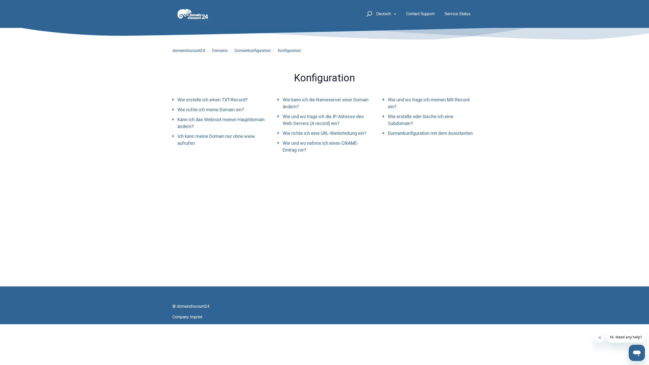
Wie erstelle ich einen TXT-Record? (212, 99)
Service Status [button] (458, 13)
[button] (368, 14)
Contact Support (420, 13)
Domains (220, 50)
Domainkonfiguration (253, 50)
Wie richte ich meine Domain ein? (210, 109)
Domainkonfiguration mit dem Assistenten (430, 133)
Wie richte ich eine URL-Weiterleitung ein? (324, 133)
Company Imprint (187, 317)
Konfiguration (289, 50)
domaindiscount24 (188, 50)
